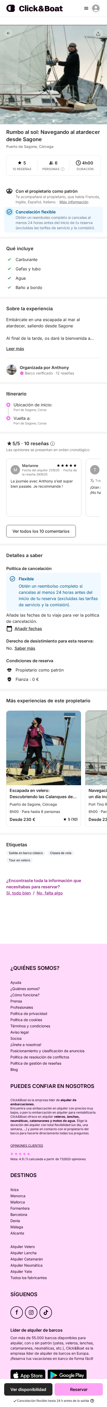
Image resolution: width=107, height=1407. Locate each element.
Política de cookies (26, 1020)
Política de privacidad (28, 1013)
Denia (15, 1220)
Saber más (25, 648)
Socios (16, 1038)
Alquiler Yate (21, 1271)
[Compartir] (98, 33)
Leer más (15, 348)
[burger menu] (86, 8)
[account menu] (96, 8)
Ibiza (14, 1189)
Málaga (16, 1227)
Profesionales (21, 1007)
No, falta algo (50, 893)
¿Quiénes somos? (25, 988)
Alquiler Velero (22, 1246)
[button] (53, 121)
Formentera (20, 1208)
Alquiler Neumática (26, 1265)
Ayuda (15, 982)
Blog (14, 1069)
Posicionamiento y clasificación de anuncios (47, 1051)
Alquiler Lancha (23, 1253)
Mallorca (17, 1202)
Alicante (17, 1233)
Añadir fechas (28, 628)
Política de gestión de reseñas (35, 1063)
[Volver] (8, 33)
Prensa (16, 1001)
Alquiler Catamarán (26, 1259)
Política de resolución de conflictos (39, 1057)
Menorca (17, 1196)
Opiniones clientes (26, 1146)
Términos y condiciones (30, 1026)
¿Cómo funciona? (24, 995)
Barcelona (18, 1214)
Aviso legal (19, 1032)
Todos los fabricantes (28, 1277)
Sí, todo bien (18, 893)
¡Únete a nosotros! (25, 1044)
